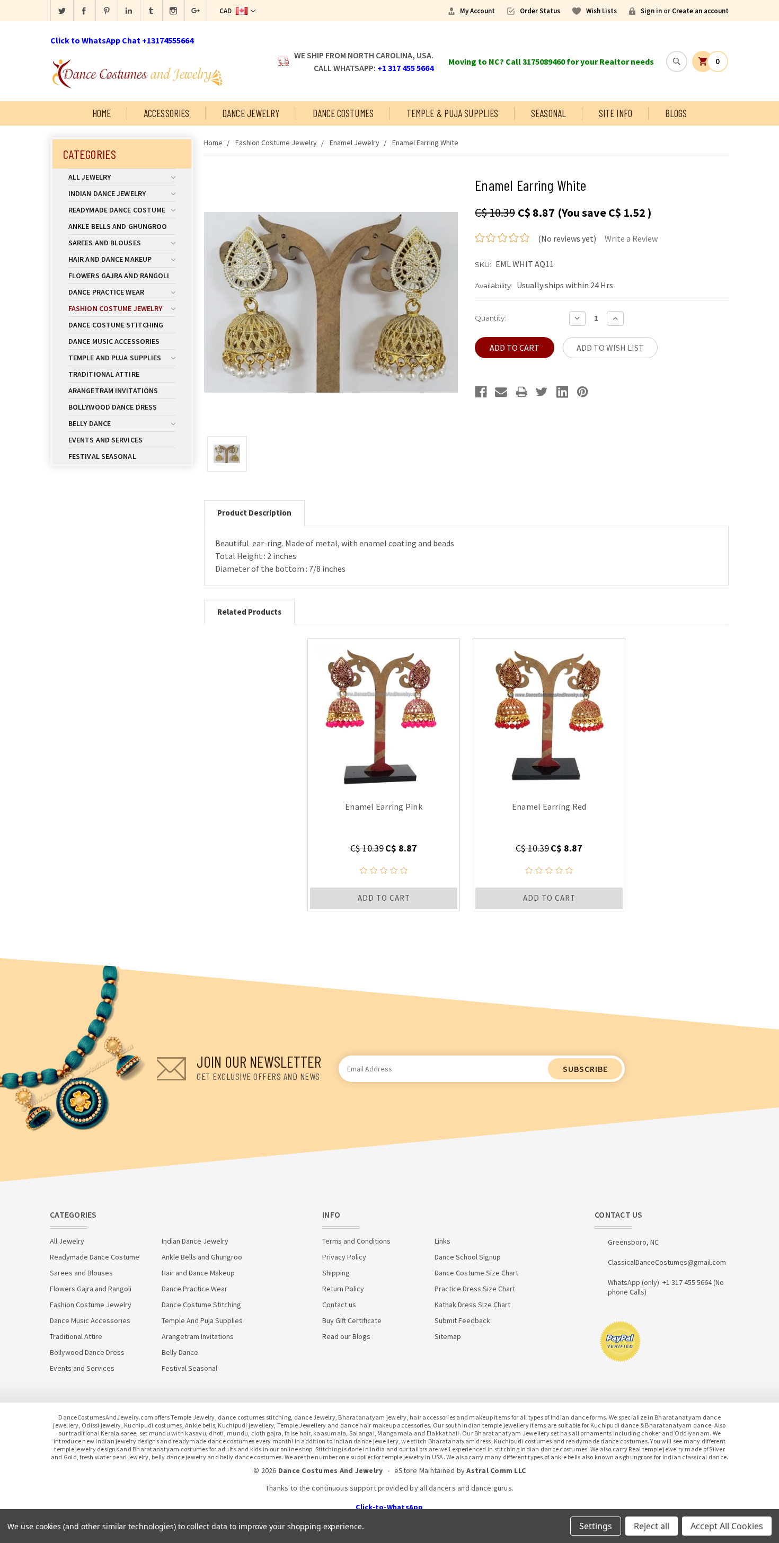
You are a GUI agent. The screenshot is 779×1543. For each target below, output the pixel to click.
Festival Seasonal (102, 456)
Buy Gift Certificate (352, 1320)
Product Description (254, 513)
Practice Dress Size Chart (475, 1288)
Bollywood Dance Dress (112, 407)
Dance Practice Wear (106, 292)
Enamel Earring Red (549, 806)
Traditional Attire (103, 374)
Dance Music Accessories (114, 341)
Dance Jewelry (250, 113)
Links (442, 1241)
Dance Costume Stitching (115, 325)
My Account (477, 10)
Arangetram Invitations (113, 390)
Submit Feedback (462, 1320)
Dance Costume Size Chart (476, 1273)
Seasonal (548, 113)
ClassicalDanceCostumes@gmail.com (667, 1262)
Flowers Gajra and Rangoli (119, 275)
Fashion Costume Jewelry (115, 308)
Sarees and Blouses (104, 242)
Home (101, 113)
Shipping (336, 1273)
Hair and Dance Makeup (110, 259)
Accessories (166, 113)
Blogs (676, 113)
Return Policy (343, 1288)
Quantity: (490, 318)
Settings (595, 1526)
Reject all (651, 1526)
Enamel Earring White (425, 142)
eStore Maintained (424, 1470)
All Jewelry (89, 177)
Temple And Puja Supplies (114, 357)
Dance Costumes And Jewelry (330, 1470)
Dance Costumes (343, 113)
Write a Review (631, 238)
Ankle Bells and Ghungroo (117, 226)
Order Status (540, 10)
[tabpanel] (383, 774)
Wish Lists (601, 10)
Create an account (700, 10)
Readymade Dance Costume (116, 210)
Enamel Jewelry (354, 142)
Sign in (651, 10)
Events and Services (105, 440)
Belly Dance (89, 423)
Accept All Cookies (727, 1526)
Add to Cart (384, 898)
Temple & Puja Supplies (452, 113)
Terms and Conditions (356, 1241)
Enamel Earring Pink (383, 806)
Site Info (615, 113)
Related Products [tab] (249, 612)
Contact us (339, 1304)
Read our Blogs (346, 1336)
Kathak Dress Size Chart (472, 1304)
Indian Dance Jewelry (107, 193)
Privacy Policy (344, 1257)
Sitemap (448, 1336)
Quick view (384, 714)
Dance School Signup (468, 1257)
